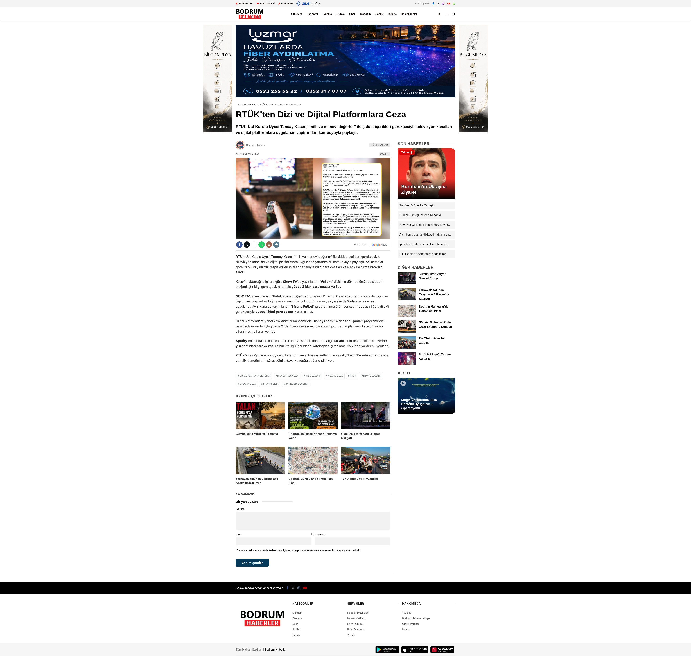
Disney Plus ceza (287, 376)
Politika (327, 13)
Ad (239, 534)
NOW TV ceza (335, 376)
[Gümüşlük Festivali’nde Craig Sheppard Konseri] (407, 331)
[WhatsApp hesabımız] (454, 3)
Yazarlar (407, 612)
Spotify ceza (270, 384)
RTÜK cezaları (371, 376)
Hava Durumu (355, 623)
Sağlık (379, 13)
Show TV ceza (248, 384)
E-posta (320, 534)
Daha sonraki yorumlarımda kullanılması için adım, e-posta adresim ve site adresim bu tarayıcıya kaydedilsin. (299, 550)
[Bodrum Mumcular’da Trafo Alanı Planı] (313, 460)
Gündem (296, 13)
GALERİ (246, 3)
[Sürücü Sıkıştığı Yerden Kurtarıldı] (407, 363)
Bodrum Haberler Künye (416, 618)
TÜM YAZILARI (380, 144)
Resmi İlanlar (409, 13)
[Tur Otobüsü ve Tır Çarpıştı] (365, 460)
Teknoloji (407, 152)
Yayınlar (351, 635)
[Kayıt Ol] (440, 14)
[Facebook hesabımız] (433, 3)
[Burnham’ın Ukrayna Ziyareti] (426, 197)
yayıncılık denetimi (297, 384)
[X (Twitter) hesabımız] (438, 3)
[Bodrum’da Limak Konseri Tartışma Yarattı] (313, 415)
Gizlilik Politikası (411, 623)
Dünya (341, 13)
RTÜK (353, 376)
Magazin (365, 13)
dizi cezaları (312, 376)
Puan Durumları (356, 629)
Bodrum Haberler (256, 144)
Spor (352, 13)
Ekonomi (312, 13)
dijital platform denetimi (255, 376)
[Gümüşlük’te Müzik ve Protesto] (260, 415)
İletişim (406, 629)
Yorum (241, 508)
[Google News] (379, 244)
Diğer (391, 13)
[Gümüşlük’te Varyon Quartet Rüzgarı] (365, 415)
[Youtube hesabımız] (448, 3)
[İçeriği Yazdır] (276, 244)
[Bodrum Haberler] (250, 19)
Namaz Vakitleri (356, 618)
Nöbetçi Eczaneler (357, 612)
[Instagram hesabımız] (443, 3)
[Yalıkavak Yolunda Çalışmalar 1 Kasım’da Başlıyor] (260, 460)
